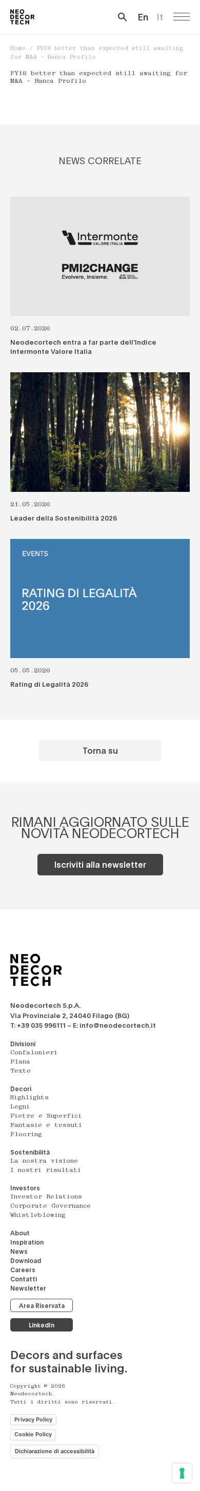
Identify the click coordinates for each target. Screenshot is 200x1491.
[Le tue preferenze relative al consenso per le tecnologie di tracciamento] (182, 1473)
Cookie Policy (33, 1434)
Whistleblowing (38, 1215)
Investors (25, 1188)
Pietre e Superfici (46, 1116)
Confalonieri (33, 1053)
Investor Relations (46, 1197)
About (20, 1233)
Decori (20, 1089)
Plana (20, 1062)
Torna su (100, 750)
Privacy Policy (33, 1419)
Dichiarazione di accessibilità (54, 1451)
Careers (22, 1270)
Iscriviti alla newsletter (100, 864)
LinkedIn (41, 1325)
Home (18, 49)
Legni (20, 1107)
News (19, 1251)
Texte (20, 1071)
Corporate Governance (50, 1206)
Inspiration (27, 1242)
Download (25, 1260)
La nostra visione (44, 1161)
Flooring (26, 1135)
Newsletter (28, 1288)
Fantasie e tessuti (46, 1125)
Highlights (29, 1098)
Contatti (23, 1279)
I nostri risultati (45, 1170)
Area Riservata (42, 1305)
